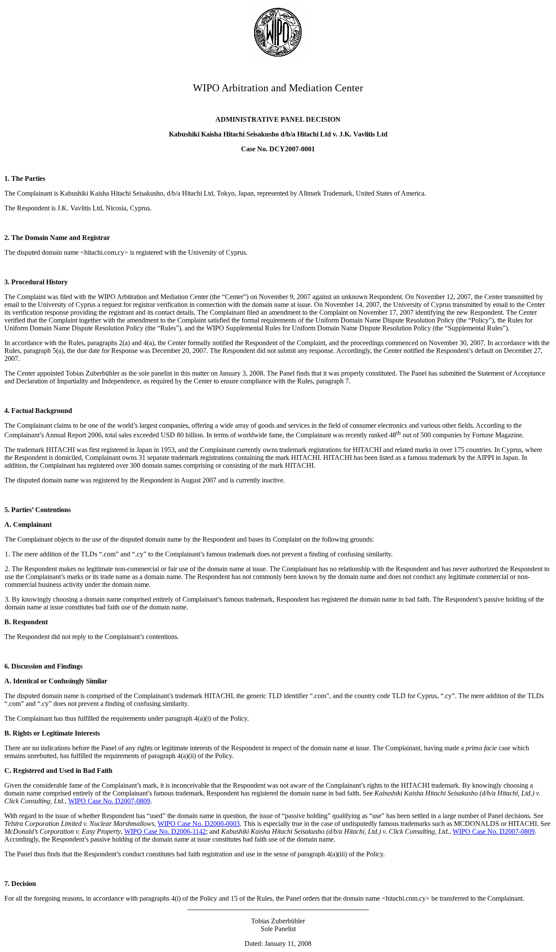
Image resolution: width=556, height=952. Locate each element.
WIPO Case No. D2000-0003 (199, 823)
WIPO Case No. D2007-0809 (109, 801)
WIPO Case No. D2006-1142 (165, 831)
